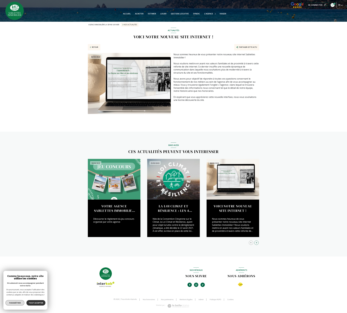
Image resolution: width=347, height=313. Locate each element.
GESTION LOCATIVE (180, 14)
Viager (223, 14)
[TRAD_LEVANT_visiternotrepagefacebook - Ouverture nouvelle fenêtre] (189, 285)
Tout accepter (36, 303)
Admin (201, 299)
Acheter (139, 14)
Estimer (152, 14)
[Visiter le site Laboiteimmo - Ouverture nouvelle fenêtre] (178, 306)
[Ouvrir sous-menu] (215, 13)
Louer (163, 14)
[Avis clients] (297, 5)
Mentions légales (186, 299)
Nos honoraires (149, 299)
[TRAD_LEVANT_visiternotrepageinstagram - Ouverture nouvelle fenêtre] (196, 285)
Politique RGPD (215, 299)
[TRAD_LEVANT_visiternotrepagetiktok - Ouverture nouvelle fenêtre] (202, 285)
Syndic (196, 14)
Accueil (127, 14)
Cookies (230, 300)
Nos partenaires (167, 299)
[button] (256, 243)
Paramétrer (15, 303)
